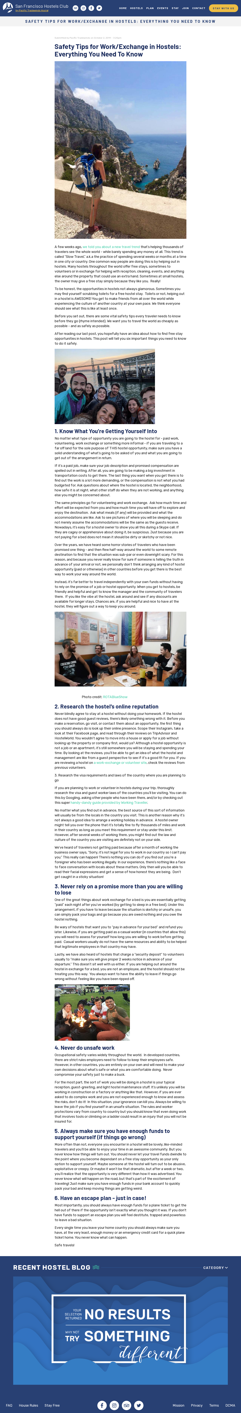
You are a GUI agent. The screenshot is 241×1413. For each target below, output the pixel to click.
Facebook (102, 1405)
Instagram (114, 1405)
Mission (178, 1405)
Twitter (138, 1405)
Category (213, 1268)
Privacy (197, 1405)
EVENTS (162, 8)
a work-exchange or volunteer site (120, 763)
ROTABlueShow (115, 697)
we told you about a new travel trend (111, 247)
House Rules (28, 1405)
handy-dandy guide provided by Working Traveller (109, 803)
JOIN (185, 8)
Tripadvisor (126, 1405)
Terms (214, 1405)
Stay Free (52, 1405)
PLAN (150, 8)
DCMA (230, 1405)
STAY (175, 8)
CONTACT (198, 8)
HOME (123, 8)
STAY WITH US (223, 8)
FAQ (9, 1405)
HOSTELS (136, 8)
